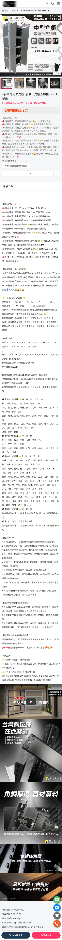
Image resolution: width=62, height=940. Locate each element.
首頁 (6, 11)
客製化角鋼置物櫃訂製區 (16, 165)
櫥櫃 (13, 11)
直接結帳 (47, 935)
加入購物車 (17, 935)
